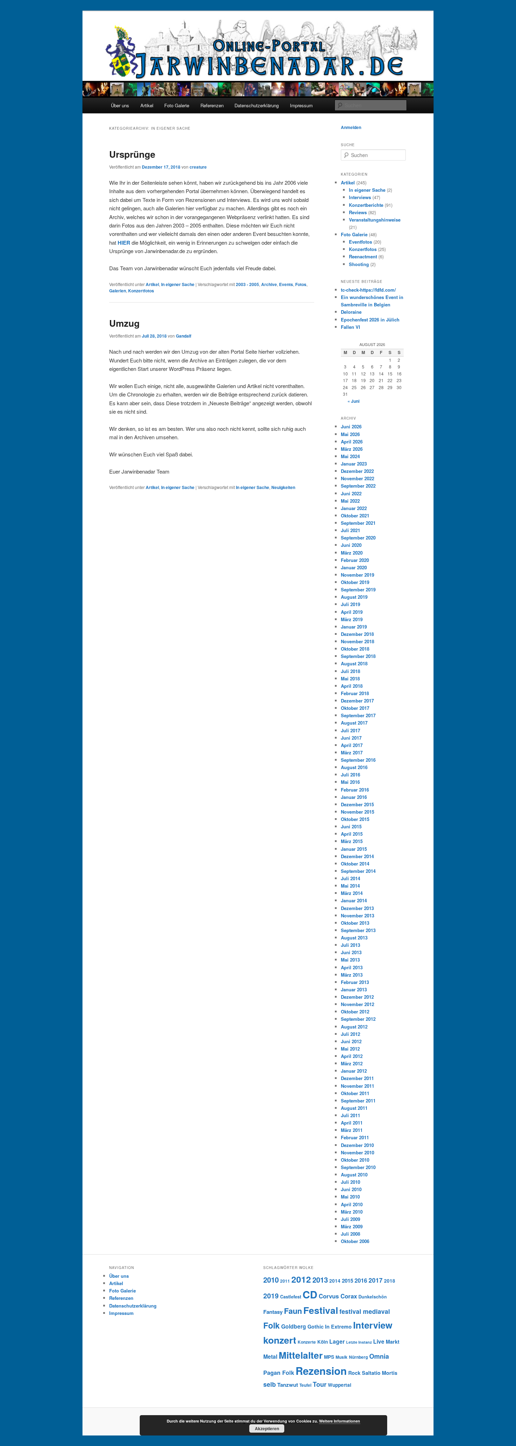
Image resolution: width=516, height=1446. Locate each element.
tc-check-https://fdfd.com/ (368, 289)
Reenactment (363, 256)
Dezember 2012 (357, 996)
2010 (271, 1280)
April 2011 (352, 1122)
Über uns (120, 105)
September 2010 (358, 1167)
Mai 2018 (350, 678)
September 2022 (358, 485)
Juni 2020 (351, 545)
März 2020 (352, 552)
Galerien (117, 290)
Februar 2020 (355, 560)
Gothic (315, 1326)
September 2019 (358, 589)
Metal (270, 1356)
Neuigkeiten (283, 487)
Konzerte (307, 1342)
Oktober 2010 (355, 1159)
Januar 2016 (354, 797)
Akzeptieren (267, 1428)
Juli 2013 (350, 945)
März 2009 (352, 1226)
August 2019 (354, 596)
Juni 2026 (351, 426)
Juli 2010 (350, 1182)
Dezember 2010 (357, 1145)
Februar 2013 (355, 982)
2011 (285, 1281)
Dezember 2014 (357, 856)
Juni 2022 (351, 493)
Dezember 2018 (357, 634)
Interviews (360, 197)
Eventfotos (360, 241)
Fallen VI (350, 327)
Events (286, 284)
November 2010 (357, 1152)
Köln (322, 1341)
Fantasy (273, 1312)
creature (198, 167)
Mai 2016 (350, 782)
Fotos (300, 284)
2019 (271, 1296)
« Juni (353, 401)
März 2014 (352, 893)
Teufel (305, 1385)
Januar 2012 (354, 1070)
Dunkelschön (372, 1297)
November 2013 (357, 915)
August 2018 (354, 663)
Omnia (379, 1356)
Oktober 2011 (355, 1093)
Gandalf (183, 336)
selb (269, 1384)
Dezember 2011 (357, 1078)
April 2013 (352, 967)
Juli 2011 (350, 1115)
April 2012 (352, 1056)
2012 (301, 1279)
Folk (271, 1325)
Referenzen (212, 105)
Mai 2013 (350, 959)
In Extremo (338, 1326)
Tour (319, 1384)
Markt (392, 1341)
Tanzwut (287, 1385)
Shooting (359, 264)
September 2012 (358, 1019)
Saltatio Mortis (379, 1372)
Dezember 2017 (357, 700)
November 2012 (357, 1004)
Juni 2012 (351, 1041)
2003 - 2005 (247, 284)
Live (378, 1341)
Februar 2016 (355, 789)
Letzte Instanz (359, 1342)
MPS (329, 1356)
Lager (337, 1341)
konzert (279, 1339)
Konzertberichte (366, 205)
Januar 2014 (354, 900)
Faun (293, 1310)
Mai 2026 (350, 434)
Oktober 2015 (355, 819)
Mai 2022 (350, 500)
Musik (342, 1357)
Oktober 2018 (355, 648)
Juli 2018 (350, 671)
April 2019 (352, 612)
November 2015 (357, 811)
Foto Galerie (176, 105)
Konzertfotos (141, 290)
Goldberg (293, 1326)
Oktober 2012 (355, 1011)
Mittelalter (301, 1355)
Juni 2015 (351, 826)
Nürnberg (358, 1357)
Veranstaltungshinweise (375, 219)
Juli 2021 (350, 530)
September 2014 (358, 871)
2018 (389, 1280)
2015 (347, 1280)
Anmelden (351, 127)
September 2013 (358, 930)
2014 (334, 1280)
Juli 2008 (350, 1233)
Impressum (301, 105)
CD (310, 1294)
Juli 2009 (350, 1219)
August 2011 (354, 1108)
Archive (269, 284)
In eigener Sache (177, 284)
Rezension (321, 1370)
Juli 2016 (350, 774)
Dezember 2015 (357, 804)
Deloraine (351, 311)
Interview (372, 1324)
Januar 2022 (354, 508)
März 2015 (352, 841)
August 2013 (354, 937)
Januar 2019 (354, 626)
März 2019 (352, 619)
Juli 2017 (350, 730)
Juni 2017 (351, 737)
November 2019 (357, 574)
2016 (361, 1280)
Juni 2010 (351, 1189)
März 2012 (352, 1063)
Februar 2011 (355, 1137)
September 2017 (358, 715)
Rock (354, 1372)
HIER (124, 242)
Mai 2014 (350, 885)
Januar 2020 (354, 567)
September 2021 (358, 523)
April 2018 (352, 686)
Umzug (124, 323)
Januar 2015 (354, 849)
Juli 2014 (350, 878)
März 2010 (352, 1211)
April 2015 (352, 833)
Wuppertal (339, 1384)
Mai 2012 (350, 1048)
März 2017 (352, 752)
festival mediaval (364, 1311)
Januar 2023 (354, 463)
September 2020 (358, 537)
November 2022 (357, 478)
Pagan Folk (278, 1373)
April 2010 (352, 1204)
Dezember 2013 (357, 908)
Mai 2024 (350, 456)
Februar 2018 (355, 693)
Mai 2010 (350, 1196)
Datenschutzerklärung (256, 105)
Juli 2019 (350, 604)
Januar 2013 (354, 989)
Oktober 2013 (355, 922)
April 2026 (352, 441)
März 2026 (352, 449)
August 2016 (354, 767)
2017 (376, 1280)
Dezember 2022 (357, 471)
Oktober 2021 (355, 515)
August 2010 (354, 1174)
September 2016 (358, 759)
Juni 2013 (351, 952)
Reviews (358, 212)
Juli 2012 (350, 1034)
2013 (320, 1280)
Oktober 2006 (355, 1241)
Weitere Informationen (339, 1421)
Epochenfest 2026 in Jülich (370, 319)
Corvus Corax (338, 1296)
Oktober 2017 (355, 708)
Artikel (146, 105)
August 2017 (354, 722)
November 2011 (357, 1085)
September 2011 (358, 1100)
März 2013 (352, 974)
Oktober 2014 (355, 863)
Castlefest (290, 1297)
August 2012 (354, 1026)
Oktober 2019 (355, 582)
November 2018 (357, 641)
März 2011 (352, 1130)
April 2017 (352, 745)
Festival (320, 1310)
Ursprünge (132, 154)
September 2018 (358, 656)
